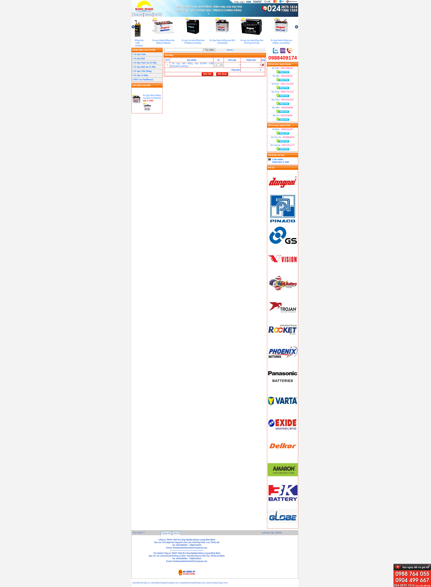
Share (229, 50)
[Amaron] (283, 480)
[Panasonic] (283, 387)
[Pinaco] (283, 223)
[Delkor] (283, 457)
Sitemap (148, 15)
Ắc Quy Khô (139, 58)
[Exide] (283, 433)
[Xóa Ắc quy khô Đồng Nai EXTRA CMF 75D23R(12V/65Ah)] (263, 65)
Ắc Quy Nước (140, 54)
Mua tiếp (207, 74)
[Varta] (283, 410)
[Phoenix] (283, 363)
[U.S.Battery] (283, 293)
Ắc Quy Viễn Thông (143, 71)
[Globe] (283, 527)
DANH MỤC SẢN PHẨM (143, 50)
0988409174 (282, 58)
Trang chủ (137, 15)
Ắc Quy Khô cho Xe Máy (145, 67)
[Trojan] (283, 317)
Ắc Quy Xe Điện (141, 75)
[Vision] (283, 270)
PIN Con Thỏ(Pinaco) (143, 79)
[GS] (283, 246)
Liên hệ (157, 15)
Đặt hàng (222, 74)
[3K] (283, 504)
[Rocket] (283, 340)
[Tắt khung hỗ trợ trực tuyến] (429, 565)
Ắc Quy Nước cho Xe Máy (145, 63)
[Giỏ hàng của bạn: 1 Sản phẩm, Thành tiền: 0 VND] (269, 159)
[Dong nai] (283, 192)
